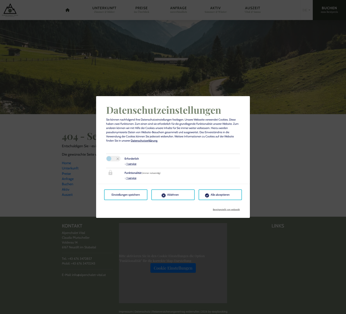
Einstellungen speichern (126, 194)
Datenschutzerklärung (144, 140)
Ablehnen (173, 194)
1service (130, 164)
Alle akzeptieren (220, 194)
